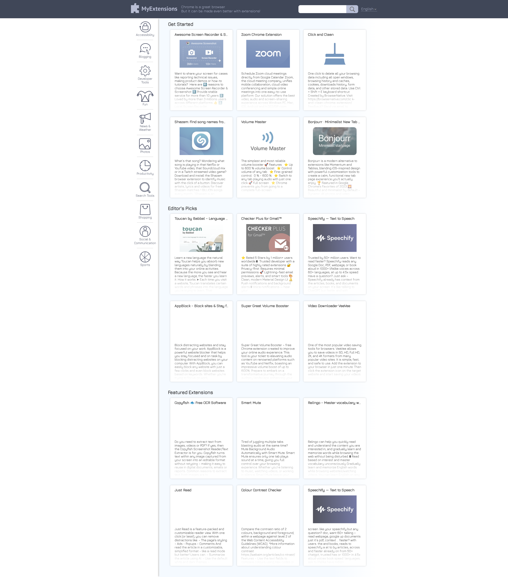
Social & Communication (145, 241)
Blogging (145, 56)
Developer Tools (145, 80)
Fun (145, 104)
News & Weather (145, 127)
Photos (145, 151)
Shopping (145, 217)
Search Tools (145, 195)
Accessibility (145, 35)
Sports (145, 265)
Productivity (145, 173)
